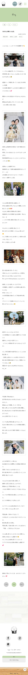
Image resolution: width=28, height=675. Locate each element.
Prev (7, 584)
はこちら (14, 616)
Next (21, 584)
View (14, 584)
